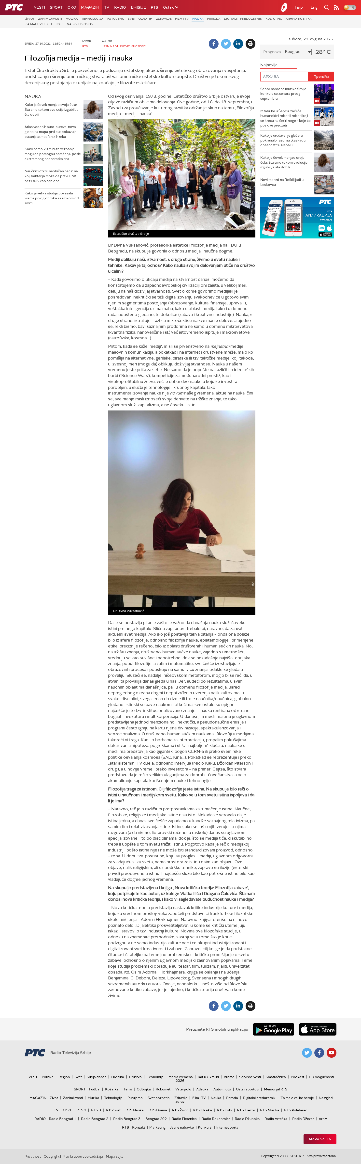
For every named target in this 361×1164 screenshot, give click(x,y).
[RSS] (336, 7)
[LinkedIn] (238, 44)
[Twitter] (226, 44)
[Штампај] (250, 44)
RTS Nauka (134, 1110)
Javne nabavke (182, 1127)
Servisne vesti (250, 1077)
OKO (72, 7)
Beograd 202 (156, 1119)
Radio (120, 7)
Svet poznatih (140, 19)
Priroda (214, 19)
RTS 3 (96, 1110)
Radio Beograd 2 (94, 1119)
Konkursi (205, 1127)
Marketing (157, 1127)
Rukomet (163, 1089)
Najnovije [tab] (269, 64)
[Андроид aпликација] (301, 217)
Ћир (299, 7)
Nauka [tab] (33, 96)
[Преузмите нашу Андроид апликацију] (273, 1029)
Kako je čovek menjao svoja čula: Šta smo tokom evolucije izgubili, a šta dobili (52, 109)
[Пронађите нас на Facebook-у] (319, 1053)
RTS (154, 7)
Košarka (112, 1089)
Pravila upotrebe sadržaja (82, 1156)
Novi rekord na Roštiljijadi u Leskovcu (282, 182)
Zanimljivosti (50, 19)
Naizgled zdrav (80, 24)
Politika (48, 1077)
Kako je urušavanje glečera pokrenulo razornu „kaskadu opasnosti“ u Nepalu (282, 140)
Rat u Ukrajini (208, 1077)
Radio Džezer (303, 1119)
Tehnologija (92, 19)
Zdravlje (164, 19)
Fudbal (94, 1089)
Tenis (128, 1089)
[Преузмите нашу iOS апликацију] (317, 1029)
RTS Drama (158, 1110)
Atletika (202, 1089)
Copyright (51, 1156)
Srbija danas (96, 1077)
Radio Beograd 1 (62, 1119)
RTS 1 (66, 1110)
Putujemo (115, 19)
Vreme (229, 1077)
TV (106, 7)
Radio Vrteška (275, 1119)
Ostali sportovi (247, 1089)
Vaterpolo (183, 1089)
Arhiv (323, 1119)
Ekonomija (155, 1077)
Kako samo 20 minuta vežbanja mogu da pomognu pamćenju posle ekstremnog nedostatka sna (53, 154)
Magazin (90, 7)
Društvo (135, 1077)
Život (30, 19)
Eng (314, 7)
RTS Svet (113, 1110)
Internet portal (227, 1127)
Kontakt (138, 1127)
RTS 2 (81, 1110)
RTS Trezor (246, 1110)
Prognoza (272, 51)
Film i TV (182, 19)
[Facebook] (214, 44)
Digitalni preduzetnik (243, 19)
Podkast (297, 1077)
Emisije (138, 7)
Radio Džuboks (247, 1119)
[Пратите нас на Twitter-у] (307, 1053)
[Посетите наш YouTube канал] (331, 1053)
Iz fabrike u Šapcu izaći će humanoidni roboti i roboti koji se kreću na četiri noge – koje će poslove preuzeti (285, 118)
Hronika (117, 1077)
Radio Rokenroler (216, 1119)
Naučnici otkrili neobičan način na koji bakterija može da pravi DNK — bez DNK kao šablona (52, 176)
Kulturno (273, 19)
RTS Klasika (202, 1110)
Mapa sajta (320, 1139)
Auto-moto (222, 1089)
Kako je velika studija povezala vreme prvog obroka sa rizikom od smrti (52, 198)
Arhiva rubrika (299, 19)
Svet (78, 1077)
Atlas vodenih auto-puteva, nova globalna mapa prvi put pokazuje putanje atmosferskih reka (50, 132)
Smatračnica (276, 1077)
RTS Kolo (224, 1110)
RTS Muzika (269, 1110)
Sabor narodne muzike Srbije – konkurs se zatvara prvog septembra (284, 94)
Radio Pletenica (184, 1119)
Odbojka (144, 1089)
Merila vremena (180, 1077)
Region (64, 1077)
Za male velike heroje (44, 24)
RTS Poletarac (295, 1110)
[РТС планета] (284, 7)
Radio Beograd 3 (126, 1119)
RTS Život (180, 1110)
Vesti (39, 7)
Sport (56, 7)
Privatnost (33, 1156)
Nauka (198, 19)
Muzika (72, 19)
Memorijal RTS (275, 1089)
